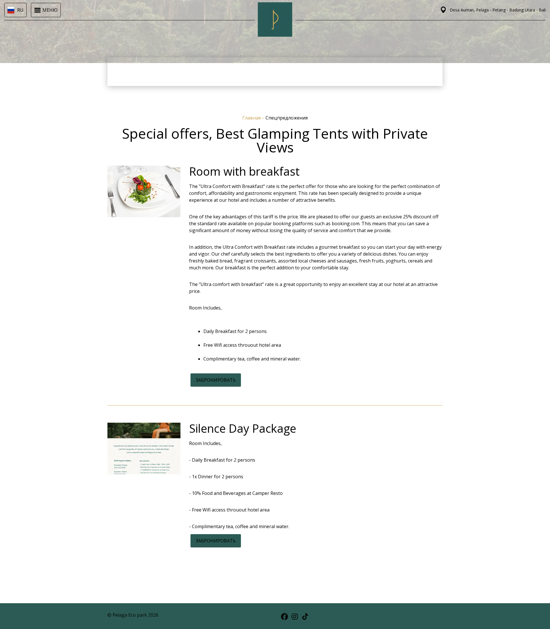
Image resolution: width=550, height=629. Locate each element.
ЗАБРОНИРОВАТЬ (216, 380)
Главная (252, 118)
